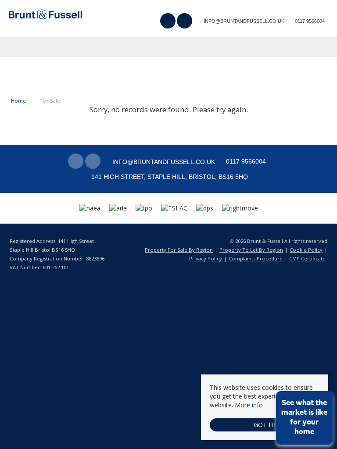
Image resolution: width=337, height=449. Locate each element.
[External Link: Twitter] (185, 21)
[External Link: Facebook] (168, 21)
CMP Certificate (307, 258)
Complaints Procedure (256, 258)
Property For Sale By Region (179, 249)
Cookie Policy (306, 249)
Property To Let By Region (251, 249)
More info (249, 405)
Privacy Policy (205, 258)
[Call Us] (294, 20)
